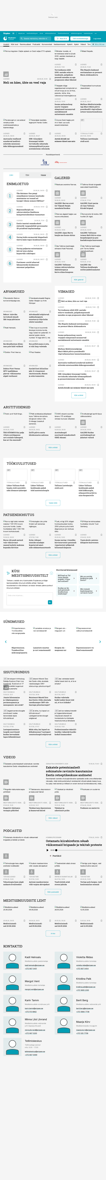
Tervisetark (34, 877)
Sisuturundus (9, 692)
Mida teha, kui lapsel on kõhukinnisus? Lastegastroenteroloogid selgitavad (40, 732)
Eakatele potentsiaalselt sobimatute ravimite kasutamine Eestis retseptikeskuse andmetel (69, 771)
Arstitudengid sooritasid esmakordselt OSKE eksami (65, 435)
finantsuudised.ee (63, 33)
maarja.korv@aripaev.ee (85, 1030)
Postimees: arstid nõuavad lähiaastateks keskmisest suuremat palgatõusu (28, 264)
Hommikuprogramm (53, 837)
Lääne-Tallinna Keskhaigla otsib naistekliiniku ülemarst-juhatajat (17, 488)
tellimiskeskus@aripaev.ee (35, 1051)
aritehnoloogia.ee (76, 33)
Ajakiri (76, 44)
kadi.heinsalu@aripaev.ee (34, 965)
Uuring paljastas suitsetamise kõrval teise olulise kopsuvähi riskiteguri (29, 251)
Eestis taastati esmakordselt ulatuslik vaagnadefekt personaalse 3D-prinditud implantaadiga (32, 225)
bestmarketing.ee (32, 33)
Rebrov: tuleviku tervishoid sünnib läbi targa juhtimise (11, 316)
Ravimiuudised (25, 44)
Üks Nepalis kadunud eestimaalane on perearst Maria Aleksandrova (91, 72)
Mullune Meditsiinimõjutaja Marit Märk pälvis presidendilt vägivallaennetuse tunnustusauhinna (74, 351)
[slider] (56, 850)
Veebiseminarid (59, 44)
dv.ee (41, 33)
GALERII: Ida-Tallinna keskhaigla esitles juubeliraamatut (90, 267)
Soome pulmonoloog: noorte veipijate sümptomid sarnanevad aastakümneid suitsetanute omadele (65, 109)
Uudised (6, 79)
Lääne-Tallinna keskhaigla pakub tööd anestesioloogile (40, 488)
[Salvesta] (50, 79)
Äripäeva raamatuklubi (64, 877)
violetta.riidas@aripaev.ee (86, 965)
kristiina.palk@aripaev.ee (85, 987)
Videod (83, 44)
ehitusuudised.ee (50, 33)
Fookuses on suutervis (89, 808)
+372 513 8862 (31, 1012)
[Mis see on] (51, 573)
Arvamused (7, 311)
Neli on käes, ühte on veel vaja (24, 82)
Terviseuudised (9, 877)
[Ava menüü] (13, 33)
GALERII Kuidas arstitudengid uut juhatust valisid (87, 435)
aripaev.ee (21, 33)
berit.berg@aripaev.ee (84, 1008)
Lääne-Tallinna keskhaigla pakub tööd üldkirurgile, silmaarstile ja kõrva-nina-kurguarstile (88, 490)
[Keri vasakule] (5, 641)
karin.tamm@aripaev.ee (34, 1008)
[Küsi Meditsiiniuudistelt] (50, 602)
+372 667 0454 (82, 969)
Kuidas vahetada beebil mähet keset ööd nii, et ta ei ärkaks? (64, 700)
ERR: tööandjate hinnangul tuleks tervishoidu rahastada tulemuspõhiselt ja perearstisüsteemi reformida (39, 144)
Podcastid (36, 44)
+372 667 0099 (31, 1055)
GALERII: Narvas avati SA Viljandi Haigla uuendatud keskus (64, 205)
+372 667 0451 (31, 969)
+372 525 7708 (82, 1033)
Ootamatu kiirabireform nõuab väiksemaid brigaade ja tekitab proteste (74, 843)
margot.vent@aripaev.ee (34, 989)
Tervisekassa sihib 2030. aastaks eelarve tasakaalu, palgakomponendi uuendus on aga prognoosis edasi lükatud (65, 75)
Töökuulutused (86, 133)
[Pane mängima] (47, 850)
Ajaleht (69, 44)
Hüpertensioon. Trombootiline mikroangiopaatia (19, 650)
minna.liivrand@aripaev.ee (35, 1030)
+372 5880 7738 (82, 1012)
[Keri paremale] (100, 641)
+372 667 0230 (31, 1033)
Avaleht (6, 44)
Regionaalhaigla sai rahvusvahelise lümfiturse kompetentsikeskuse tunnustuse (31, 212)
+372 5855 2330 (82, 990)
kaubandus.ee (88, 33)
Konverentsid (47, 44)
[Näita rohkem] (95, 33)
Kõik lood (14, 44)
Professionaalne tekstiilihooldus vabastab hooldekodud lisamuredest (66, 732)
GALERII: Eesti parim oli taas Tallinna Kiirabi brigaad (89, 205)
